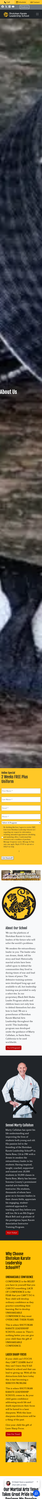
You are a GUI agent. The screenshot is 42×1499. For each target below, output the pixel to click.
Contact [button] (36, 2)
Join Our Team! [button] (13, 1434)
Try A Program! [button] (13, 1048)
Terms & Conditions (9, 851)
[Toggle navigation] (37, 14)
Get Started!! (7, 858)
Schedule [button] (22, 2)
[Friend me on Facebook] (2, 6)
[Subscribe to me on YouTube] (13, 6)
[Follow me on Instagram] (9, 6)
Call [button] (8, 2)
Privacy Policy (25, 851)
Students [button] (24, 7)
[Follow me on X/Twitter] (6, 6)
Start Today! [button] (12, 1233)
